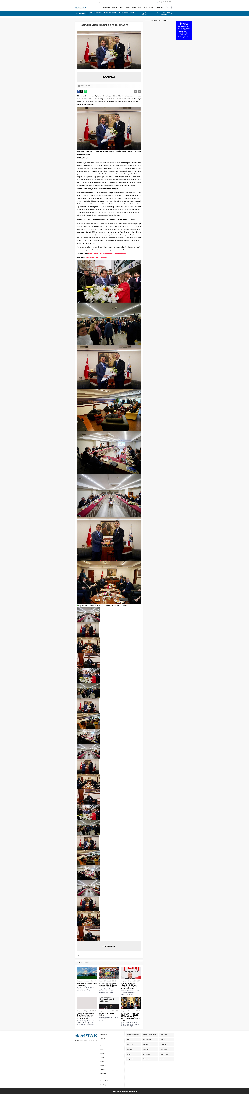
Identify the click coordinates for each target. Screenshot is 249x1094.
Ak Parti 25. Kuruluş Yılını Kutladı (107, 1014)
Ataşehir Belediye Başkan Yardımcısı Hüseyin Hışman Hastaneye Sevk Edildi (108, 985)
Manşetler (86, 956)
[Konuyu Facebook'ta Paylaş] (78, 91)
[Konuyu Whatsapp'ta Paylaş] (85, 91)
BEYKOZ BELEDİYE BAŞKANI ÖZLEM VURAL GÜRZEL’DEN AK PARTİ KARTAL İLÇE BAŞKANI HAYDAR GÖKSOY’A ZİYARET (130, 1016)
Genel (86, 28)
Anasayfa (81, 28)
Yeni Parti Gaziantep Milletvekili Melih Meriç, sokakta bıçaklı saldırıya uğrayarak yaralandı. (129, 985)
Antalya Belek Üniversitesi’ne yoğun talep (87, 984)
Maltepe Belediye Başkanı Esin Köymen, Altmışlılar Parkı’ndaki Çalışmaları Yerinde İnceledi (85, 1015)
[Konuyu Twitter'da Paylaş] (81, 91)
